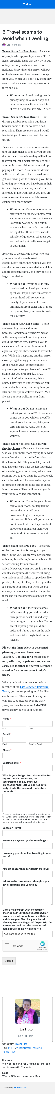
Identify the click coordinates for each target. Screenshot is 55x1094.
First (4, 728)
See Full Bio (25, 1035)
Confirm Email (35, 744)
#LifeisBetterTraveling (29, 1047)
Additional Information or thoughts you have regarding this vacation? (25, 883)
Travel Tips (21, 1044)
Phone (6, 750)
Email (4, 744)
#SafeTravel (9, 1051)
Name (6, 718)
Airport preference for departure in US (25, 868)
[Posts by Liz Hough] (4, 44)
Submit (9, 960)
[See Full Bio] (35, 1036)
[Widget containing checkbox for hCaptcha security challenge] (25, 946)
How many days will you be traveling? (25, 840)
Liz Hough (12, 44)
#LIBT (11, 1047)
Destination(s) (11, 762)
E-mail (6, 734)
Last (31, 728)
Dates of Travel (12, 827)
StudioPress (20, 1087)
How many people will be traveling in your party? (26, 855)
